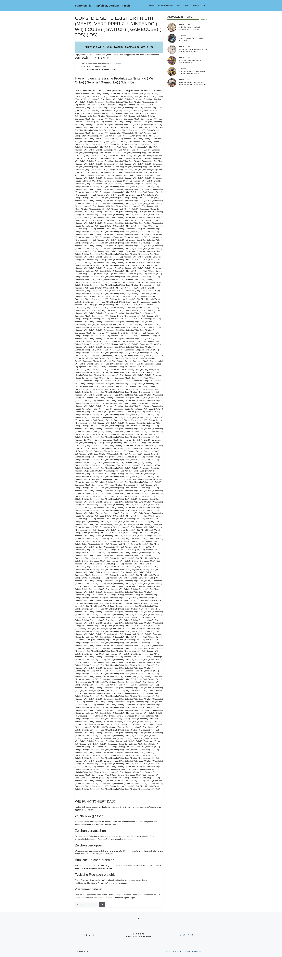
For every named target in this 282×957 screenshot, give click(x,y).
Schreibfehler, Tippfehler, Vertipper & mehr (103, 5)
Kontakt (196, 5)
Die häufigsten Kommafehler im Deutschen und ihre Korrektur (189, 28)
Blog (178, 5)
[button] (204, 5)
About (187, 5)
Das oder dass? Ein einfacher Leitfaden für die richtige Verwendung (192, 50)
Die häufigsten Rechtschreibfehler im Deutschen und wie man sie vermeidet (192, 83)
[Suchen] (102, 904)
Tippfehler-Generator (165, 5)
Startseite (117, 64)
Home (151, 5)
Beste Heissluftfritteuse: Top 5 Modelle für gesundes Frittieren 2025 (192, 72)
